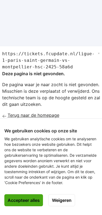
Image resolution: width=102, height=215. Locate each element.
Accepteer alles (24, 200)
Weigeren (62, 200)
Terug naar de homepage (33, 115)
